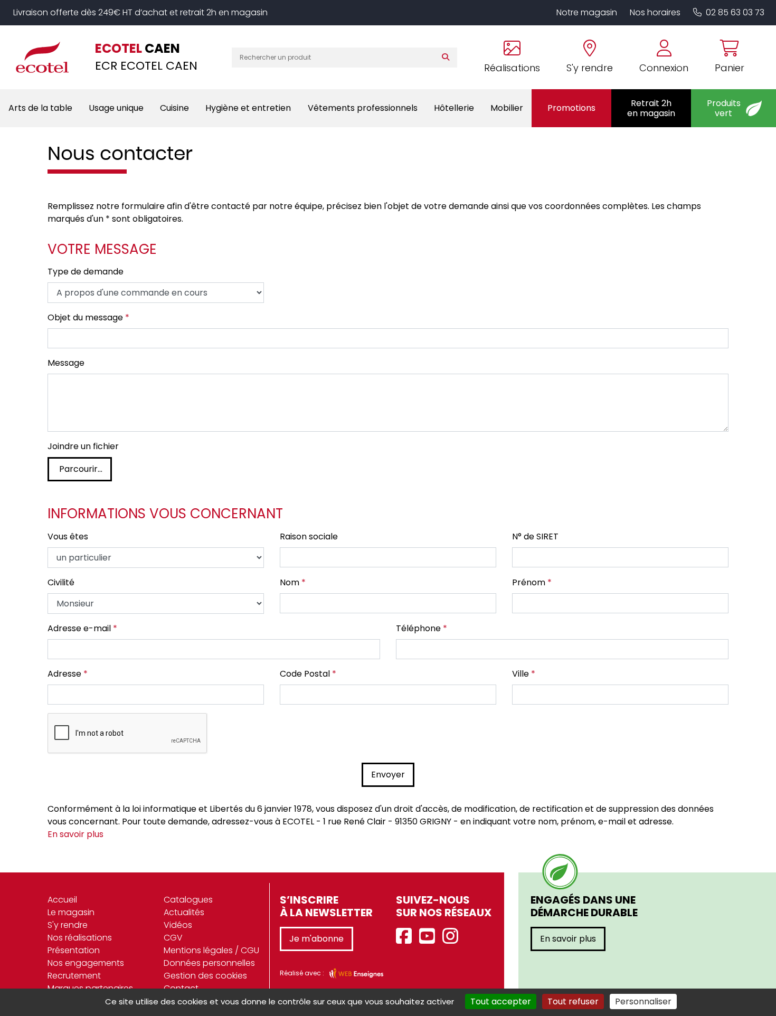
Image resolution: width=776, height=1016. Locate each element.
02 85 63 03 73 (735, 12)
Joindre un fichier (83, 446)
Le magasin (71, 912)
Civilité (61, 582)
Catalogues (188, 900)
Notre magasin (586, 12)
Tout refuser (573, 1001)
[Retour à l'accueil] (47, 57)
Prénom (532, 582)
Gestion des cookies (205, 976)
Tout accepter (500, 1001)
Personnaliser (643, 1001)
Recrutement (74, 976)
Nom (293, 582)
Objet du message (88, 317)
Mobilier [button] (506, 108)
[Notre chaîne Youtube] (429, 936)
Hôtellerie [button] (454, 108)
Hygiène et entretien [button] (248, 108)
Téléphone (421, 628)
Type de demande (86, 271)
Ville (523, 674)
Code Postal (308, 674)
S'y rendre (68, 925)
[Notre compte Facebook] (406, 936)
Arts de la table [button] (40, 108)
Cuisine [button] (174, 108)
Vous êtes (68, 536)
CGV (173, 938)
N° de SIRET (535, 536)
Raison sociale (309, 536)
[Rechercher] (448, 58)
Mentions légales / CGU (211, 950)
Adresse (68, 674)
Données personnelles (209, 963)
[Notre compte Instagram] (452, 936)
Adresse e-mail (82, 628)
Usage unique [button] (116, 108)
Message (66, 363)
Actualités (184, 912)
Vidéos (178, 925)
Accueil (62, 900)
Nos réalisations (80, 938)
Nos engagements (86, 963)
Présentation (74, 950)
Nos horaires (655, 12)
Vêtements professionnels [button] (363, 108)
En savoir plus (75, 834)
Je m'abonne (316, 939)
